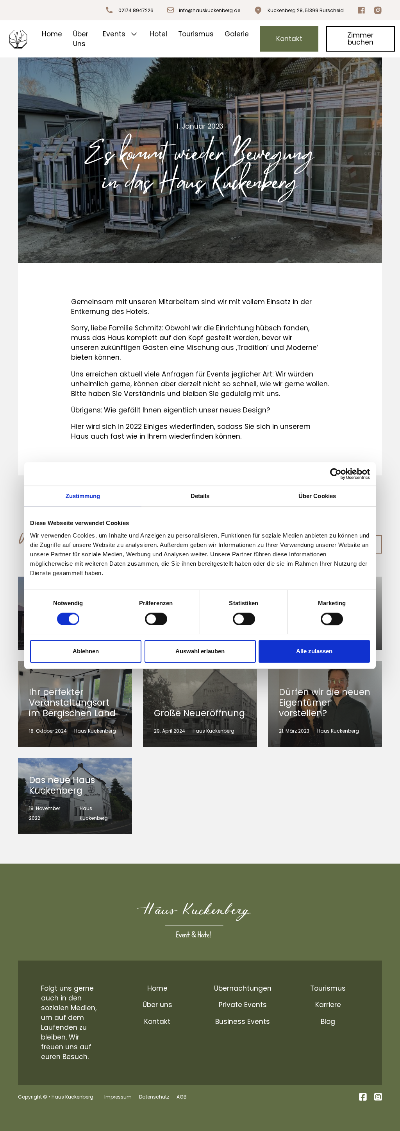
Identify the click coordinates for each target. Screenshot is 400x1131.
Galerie (237, 34)
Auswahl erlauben (200, 651)
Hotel (158, 34)
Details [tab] (200, 496)
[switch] (156, 619)
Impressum (118, 1096)
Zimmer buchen (360, 38)
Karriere (328, 1004)
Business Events (242, 1021)
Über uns (157, 1004)
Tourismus (196, 34)
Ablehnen (86, 651)
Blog (328, 1021)
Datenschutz (154, 1096)
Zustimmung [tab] (83, 496)
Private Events (243, 1004)
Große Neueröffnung (199, 713)
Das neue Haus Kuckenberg (62, 785)
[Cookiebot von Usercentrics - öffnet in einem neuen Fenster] (336, 474)
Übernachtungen (242, 988)
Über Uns (80, 38)
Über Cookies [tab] (317, 496)
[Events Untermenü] (134, 34)
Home (52, 34)
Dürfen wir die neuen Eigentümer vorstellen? (324, 702)
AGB (182, 1096)
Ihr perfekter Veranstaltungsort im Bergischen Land (72, 702)
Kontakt (289, 38)
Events (114, 34)
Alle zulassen (314, 651)
